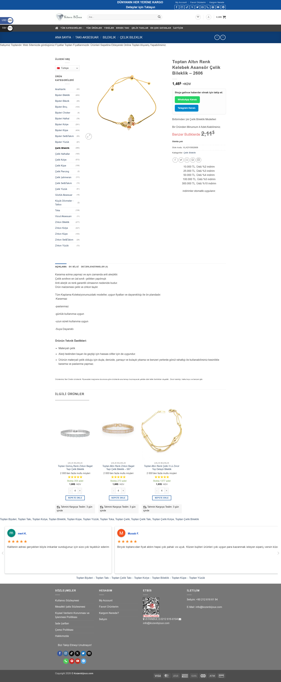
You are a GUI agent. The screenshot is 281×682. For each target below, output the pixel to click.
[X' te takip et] (192, 7)
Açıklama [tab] (61, 266)
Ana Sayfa (63, 37)
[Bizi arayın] (207, 7)
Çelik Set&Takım (63, 183)
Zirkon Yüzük (62, 245)
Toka (57, 210)
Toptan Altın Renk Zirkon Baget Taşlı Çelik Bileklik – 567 (118, 468)
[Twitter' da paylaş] (181, 160)
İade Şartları (62, 623)
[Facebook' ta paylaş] (175, 160)
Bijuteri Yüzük (62, 142)
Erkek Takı (122, 28)
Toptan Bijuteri (8, 519)
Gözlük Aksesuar (63, 195)
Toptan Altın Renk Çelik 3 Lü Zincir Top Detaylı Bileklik (161, 468)
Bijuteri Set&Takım (64, 136)
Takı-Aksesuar (87, 37)
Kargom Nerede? (109, 613)
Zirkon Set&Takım (64, 239)
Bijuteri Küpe (61, 130)
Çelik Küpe (60, 165)
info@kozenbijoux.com (156, 623)
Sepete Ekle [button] (75, 498)
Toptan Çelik (122, 519)
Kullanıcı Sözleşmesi (67, 600)
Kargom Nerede (216, 2)
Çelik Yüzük (61, 189)
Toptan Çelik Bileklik (187, 519)
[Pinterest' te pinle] (192, 160)
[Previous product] (222, 37)
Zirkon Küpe (61, 233)
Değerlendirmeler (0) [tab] (94, 266)
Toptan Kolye (39, 519)
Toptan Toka (107, 519)
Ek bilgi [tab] (74, 266)
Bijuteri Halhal (62, 118)
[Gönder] (159, 17)
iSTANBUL (152, 619)
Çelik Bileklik (131, 37)
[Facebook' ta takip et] (176, 7)
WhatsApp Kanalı (187, 99)
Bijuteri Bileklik (62, 95)
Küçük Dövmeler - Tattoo (64, 202)
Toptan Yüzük (91, 519)
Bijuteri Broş (61, 106)
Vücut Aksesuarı (63, 216)
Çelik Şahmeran (63, 177)
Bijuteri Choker (62, 112)
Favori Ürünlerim (198, 2)
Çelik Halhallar (62, 154)
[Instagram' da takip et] (182, 7)
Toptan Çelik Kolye (163, 519)
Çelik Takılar (140, 28)
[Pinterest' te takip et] (213, 7)
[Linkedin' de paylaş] (198, 160)
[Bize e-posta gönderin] (202, 7)
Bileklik (109, 37)
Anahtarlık (60, 89)
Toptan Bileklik (57, 519)
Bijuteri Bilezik (62, 101)
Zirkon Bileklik (62, 222)
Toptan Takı (24, 519)
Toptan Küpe (74, 519)
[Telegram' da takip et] (223, 7)
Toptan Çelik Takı (141, 519)
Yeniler (109, 28)
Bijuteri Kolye (61, 124)
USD (7, 20)
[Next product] (217, 37)
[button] (208, 17)
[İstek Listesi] (198, 17)
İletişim (178, 28)
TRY (7, 28)
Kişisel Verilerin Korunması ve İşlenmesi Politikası (72, 615)
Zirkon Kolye (61, 228)
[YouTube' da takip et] (218, 7)
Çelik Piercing (62, 171)
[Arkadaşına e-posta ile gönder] (187, 160)
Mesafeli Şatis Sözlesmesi (70, 607)
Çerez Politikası (64, 630)
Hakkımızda (62, 636)
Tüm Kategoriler (71, 28)
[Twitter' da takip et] (197, 7)
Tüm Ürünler (94, 28)
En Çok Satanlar (160, 28)
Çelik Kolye (61, 159)
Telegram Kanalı (186, 108)
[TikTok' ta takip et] (187, 7)
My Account (181, 2)
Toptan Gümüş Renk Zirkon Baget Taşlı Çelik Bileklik (75, 468)
